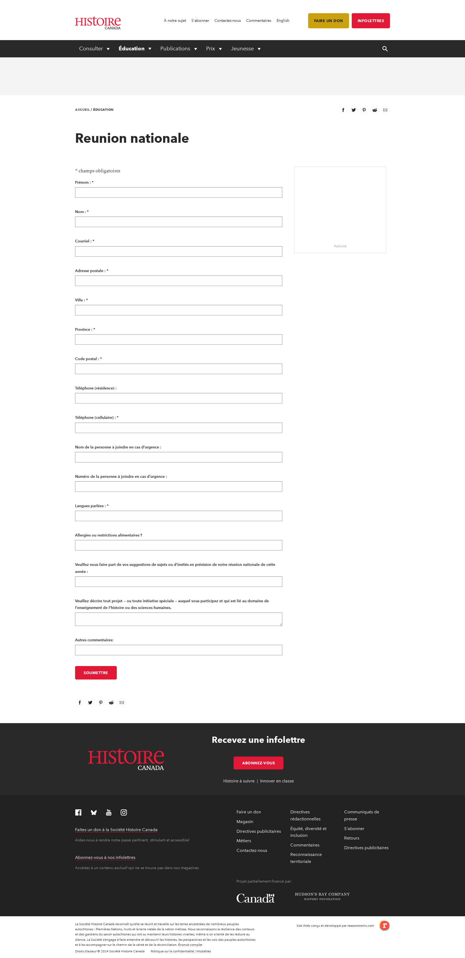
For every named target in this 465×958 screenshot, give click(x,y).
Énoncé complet (190, 945)
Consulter (91, 48)
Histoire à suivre (239, 780)
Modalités (203, 951)
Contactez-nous (227, 20)
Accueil (82, 109)
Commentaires (258, 20)
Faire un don (328, 21)
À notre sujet (175, 20)
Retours (351, 838)
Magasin (245, 821)
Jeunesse (243, 48)
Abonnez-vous (262, 763)
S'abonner (200, 20)
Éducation (132, 48)
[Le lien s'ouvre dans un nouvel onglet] (382, 925)
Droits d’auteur (86, 951)
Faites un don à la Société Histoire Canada (116, 829)
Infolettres (371, 21)
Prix (211, 48)
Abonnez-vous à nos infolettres (105, 857)
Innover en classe (277, 780)
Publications (176, 48)
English (283, 20)
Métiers (244, 840)
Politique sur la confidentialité (172, 951)
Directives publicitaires (259, 831)
